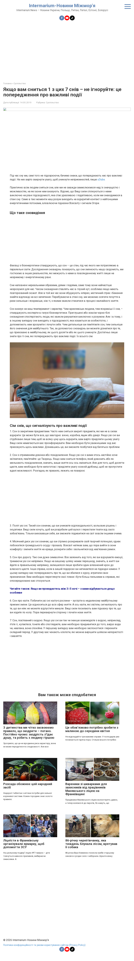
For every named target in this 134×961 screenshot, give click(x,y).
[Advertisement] (67, 49)
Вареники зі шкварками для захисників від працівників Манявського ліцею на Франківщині (86, 789)
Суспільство (52, 102)
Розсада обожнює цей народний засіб (27, 785)
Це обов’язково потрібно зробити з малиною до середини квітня (91, 729)
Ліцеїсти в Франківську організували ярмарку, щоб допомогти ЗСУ (23, 844)
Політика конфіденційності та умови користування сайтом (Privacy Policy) (44, 945)
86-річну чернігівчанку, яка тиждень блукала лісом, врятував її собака (91, 844)
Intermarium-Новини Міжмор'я (62, 5)
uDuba (101, 179)
